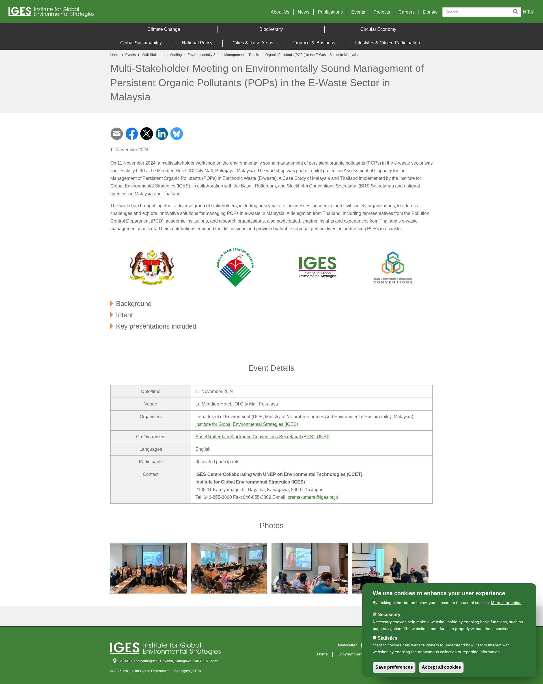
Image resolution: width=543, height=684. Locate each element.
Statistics (387, 638)
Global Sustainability (141, 42)
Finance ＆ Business (314, 42)
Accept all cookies (441, 667)
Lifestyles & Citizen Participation (387, 42)
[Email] (116, 133)
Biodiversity (271, 29)
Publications (330, 12)
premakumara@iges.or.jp (313, 497)
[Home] (73, 13)
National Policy (197, 42)
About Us (280, 12)
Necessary (389, 614)
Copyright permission (356, 654)
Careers (406, 12)
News (303, 12)
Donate (430, 12)
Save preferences (394, 667)
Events (358, 12)
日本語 (529, 11)
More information (506, 602)
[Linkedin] (161, 133)
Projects (382, 12)
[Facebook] (131, 133)
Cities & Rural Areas (252, 42)
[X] (146, 133)
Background (134, 303)
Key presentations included (156, 326)
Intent (124, 315)
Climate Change (163, 29)
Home (115, 55)
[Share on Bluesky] (176, 133)
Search (516, 9)
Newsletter (347, 645)
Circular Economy (378, 29)
